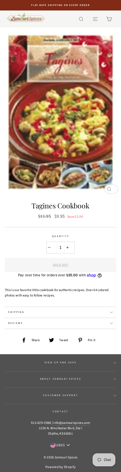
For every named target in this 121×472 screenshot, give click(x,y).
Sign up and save (60, 362)
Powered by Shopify (60, 467)
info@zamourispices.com (71, 422)
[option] (60, 5)
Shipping (16, 312)
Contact (60, 411)
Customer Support (60, 395)
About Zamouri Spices (60, 379)
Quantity (60, 236)
